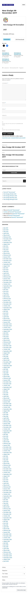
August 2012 (6, 497)
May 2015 (5, 438)
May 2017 (5, 394)
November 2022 (7, 282)
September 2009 (7, 557)
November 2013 (7, 470)
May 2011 (5, 525)
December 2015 (7, 425)
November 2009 (7, 555)
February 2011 (6, 530)
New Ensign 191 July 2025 (9, 194)
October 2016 (6, 407)
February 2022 (7, 298)
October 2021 (6, 305)
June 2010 (5, 545)
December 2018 (7, 362)
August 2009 (6, 559)
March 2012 (6, 507)
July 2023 (5, 267)
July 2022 (5, 289)
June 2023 (5, 269)
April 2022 (6, 295)
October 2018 (6, 363)
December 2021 (7, 302)
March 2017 (6, 398)
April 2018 (6, 374)
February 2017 (7, 400)
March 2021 (6, 318)
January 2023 (6, 278)
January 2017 (6, 401)
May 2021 (5, 315)
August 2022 (6, 287)
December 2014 (7, 447)
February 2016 (7, 421)
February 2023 (7, 277)
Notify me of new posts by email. (11, 129)
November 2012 (7, 492)
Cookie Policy (4, 587)
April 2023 (6, 273)
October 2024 (6, 240)
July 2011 (5, 521)
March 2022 (6, 296)
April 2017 (6, 396)
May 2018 (5, 373)
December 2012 (7, 490)
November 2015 (7, 427)
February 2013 (7, 487)
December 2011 (7, 512)
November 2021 (7, 304)
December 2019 (7, 345)
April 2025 (6, 233)
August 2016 (6, 411)
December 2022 (7, 280)
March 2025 (6, 235)
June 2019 (5, 354)
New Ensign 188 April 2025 (10, 199)
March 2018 (6, 376)
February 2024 (7, 255)
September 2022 (7, 286)
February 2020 (7, 342)
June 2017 (5, 392)
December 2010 (7, 534)
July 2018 (5, 369)
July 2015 (5, 434)
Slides (3, 580)
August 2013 (6, 476)
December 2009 (7, 554)
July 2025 (5, 228)
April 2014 (6, 461)
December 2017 (7, 382)
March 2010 (6, 550)
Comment (5, 83)
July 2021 (5, 311)
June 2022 (5, 291)
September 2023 (7, 264)
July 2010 (5, 543)
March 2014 (6, 463)
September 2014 (7, 452)
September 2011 (7, 517)
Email (4, 109)
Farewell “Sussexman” (9, 192)
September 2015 (7, 430)
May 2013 (5, 481)
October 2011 (6, 516)
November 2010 (7, 536)
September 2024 (7, 242)
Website (4, 115)
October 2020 (6, 327)
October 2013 (6, 472)
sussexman (6, 67)
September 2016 (7, 409)
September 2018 (7, 365)
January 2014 (6, 467)
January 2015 (6, 445)
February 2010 (7, 552)
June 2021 (5, 313)
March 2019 (6, 360)
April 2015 (6, 440)
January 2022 (6, 300)
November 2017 (7, 383)
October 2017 (6, 385)
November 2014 (7, 449)
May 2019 (5, 356)
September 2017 (7, 387)
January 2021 (6, 322)
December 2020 (7, 324)
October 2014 (6, 450)
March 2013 (6, 485)
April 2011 (6, 526)
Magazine (21, 67)
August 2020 (6, 331)
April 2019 (6, 358)
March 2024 (6, 253)
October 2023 (6, 262)
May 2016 (5, 416)
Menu (23, 4)
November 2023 (7, 260)
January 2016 (6, 423)
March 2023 (6, 275)
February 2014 (7, 465)
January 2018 (6, 380)
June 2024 (6, 248)
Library (4, 567)
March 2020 (6, 340)
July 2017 (5, 391)
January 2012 (6, 510)
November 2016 (7, 405)
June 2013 (5, 479)
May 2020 (6, 336)
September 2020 (7, 329)
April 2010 (6, 548)
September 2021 (7, 307)
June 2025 (5, 229)
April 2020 (6, 338)
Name (4, 102)
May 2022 (5, 293)
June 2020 (6, 334)
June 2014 (5, 458)
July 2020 (5, 333)
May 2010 (5, 546)
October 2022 (6, 284)
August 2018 (6, 367)
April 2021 (6, 316)
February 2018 (7, 378)
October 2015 (6, 429)
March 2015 (6, 441)
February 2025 (7, 237)
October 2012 (6, 494)
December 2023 (7, 258)
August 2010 (6, 541)
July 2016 (5, 412)
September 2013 (7, 474)
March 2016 (6, 420)
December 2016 (7, 403)
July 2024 (5, 246)
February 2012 (7, 508)
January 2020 (6, 344)
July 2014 (5, 456)
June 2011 (5, 523)
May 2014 (5, 459)
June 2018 (5, 371)
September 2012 (7, 496)
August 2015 (6, 432)
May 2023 (5, 271)
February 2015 (7, 443)
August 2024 (6, 244)
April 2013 (6, 483)
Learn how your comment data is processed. (13, 137)
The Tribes (5, 573)
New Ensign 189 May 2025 (10, 197)
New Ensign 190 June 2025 (10, 195)
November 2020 (7, 325)
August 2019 (6, 353)
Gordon (5, 212)
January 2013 (6, 488)
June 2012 (5, 501)
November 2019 (7, 347)
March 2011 (6, 528)
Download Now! (7, 39)
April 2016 (6, 418)
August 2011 (6, 519)
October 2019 (6, 349)
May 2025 (5, 231)
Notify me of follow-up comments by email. (12, 124)
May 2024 (5, 249)
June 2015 (5, 436)
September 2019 (7, 351)
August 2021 (6, 309)
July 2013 (5, 478)
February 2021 (7, 320)
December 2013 (7, 469)
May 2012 (5, 503)
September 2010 (7, 539)
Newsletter (5, 576)
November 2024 (7, 238)
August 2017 (6, 389)
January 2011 (6, 532)
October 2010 (6, 537)
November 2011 (7, 514)
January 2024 (6, 257)
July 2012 (5, 499)
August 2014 (6, 454)
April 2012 (6, 505)
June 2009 (6, 561)
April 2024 (6, 251)
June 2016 (5, 414)
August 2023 (6, 266)
